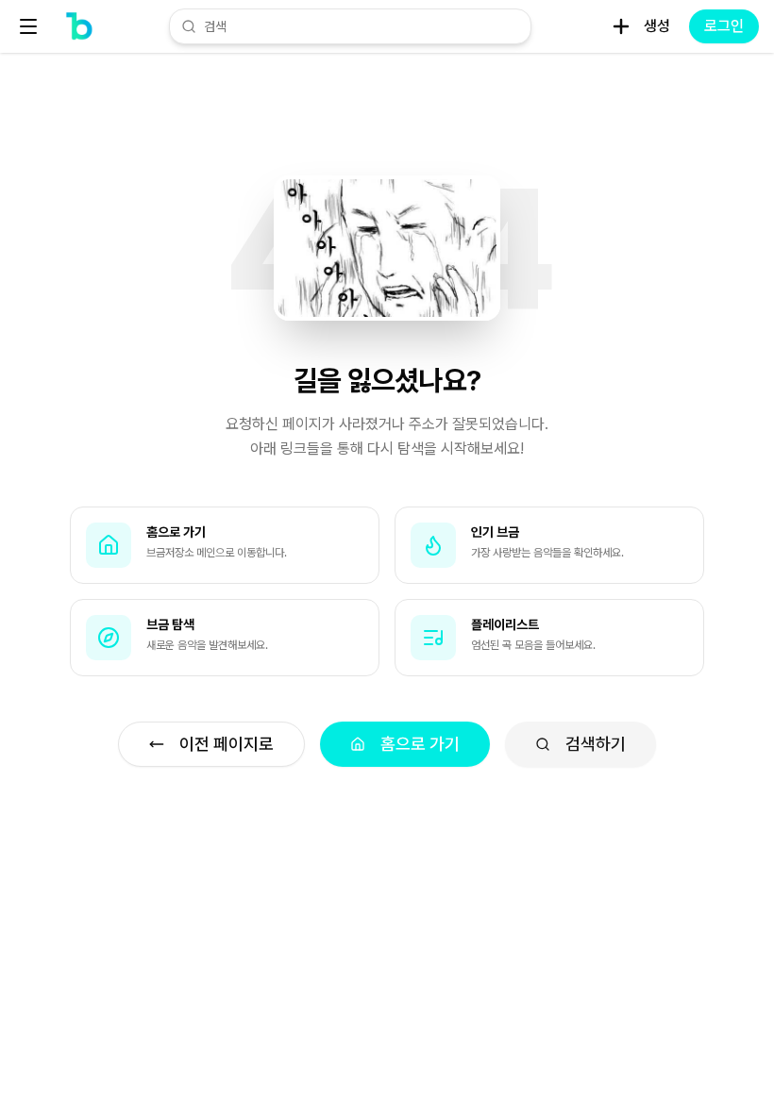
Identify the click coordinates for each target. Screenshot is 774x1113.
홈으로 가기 (420, 744)
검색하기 (595, 744)
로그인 (724, 26)
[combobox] (361, 26)
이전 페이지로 (226, 744)
